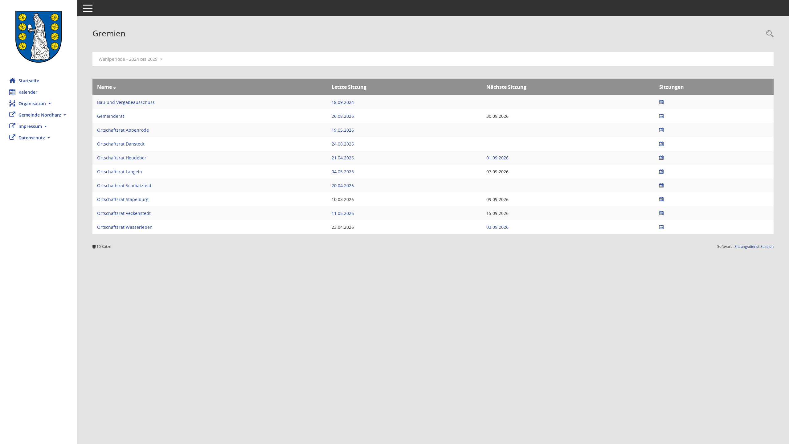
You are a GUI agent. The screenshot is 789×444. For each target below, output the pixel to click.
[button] (38, 103)
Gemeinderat (110, 116)
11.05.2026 (343, 213)
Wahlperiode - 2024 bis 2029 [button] (129, 59)
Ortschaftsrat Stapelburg (123, 199)
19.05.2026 (343, 130)
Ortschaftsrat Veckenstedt (124, 213)
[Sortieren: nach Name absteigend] (114, 87)
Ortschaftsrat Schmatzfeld (124, 185)
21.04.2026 (343, 158)
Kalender (27, 92)
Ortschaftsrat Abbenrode (123, 130)
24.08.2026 (343, 144)
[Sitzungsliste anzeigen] (661, 102)
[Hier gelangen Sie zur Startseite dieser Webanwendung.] (38, 37)
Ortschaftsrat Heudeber (121, 158)
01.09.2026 (497, 158)
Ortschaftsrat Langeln (119, 172)
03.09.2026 (497, 227)
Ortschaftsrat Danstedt (121, 144)
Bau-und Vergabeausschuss (126, 102)
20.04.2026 (343, 185)
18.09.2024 (343, 102)
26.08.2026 (343, 116)
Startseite (28, 81)
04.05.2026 (343, 172)
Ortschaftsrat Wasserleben (125, 227)
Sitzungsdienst (754, 246)
